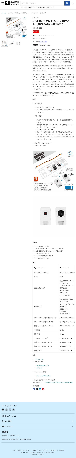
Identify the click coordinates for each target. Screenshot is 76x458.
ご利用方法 (53, 450)
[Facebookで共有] (34, 389)
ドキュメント (39, 359)
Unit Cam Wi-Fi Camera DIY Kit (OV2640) (59, 382)
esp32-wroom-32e (43, 366)
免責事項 (61, 450)
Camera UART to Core (44, 376)
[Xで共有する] (37, 389)
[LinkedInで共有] (40, 389)
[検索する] (67, 3)
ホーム (3, 13)
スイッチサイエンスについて (20, 450)
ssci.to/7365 (43, 42)
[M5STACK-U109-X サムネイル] (4, 43)
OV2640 (39, 368)
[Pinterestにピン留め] (43, 389)
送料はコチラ (50, 7)
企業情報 (34, 450)
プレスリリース (43, 450)
